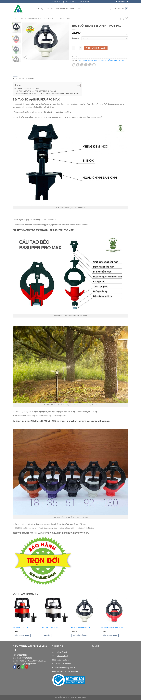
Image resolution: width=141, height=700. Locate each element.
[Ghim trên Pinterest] (86, 65)
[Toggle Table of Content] (77, 85)
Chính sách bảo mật (59, 652)
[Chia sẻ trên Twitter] (78, 65)
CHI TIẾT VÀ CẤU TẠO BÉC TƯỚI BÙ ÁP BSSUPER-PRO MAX (36, 91)
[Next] (65, 41)
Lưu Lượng (75, 38)
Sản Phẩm (49, 9)
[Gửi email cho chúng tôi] (123, 2)
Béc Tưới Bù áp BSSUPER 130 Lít (112, 627)
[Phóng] (25, 57)
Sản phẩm (32, 18)
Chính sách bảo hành (60, 656)
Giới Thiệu (40, 9)
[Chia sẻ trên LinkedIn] (90, 65)
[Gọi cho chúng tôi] (125, 2)
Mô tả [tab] (15, 78)
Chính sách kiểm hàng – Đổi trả (64, 667)
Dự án (72, 9)
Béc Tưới (44, 18)
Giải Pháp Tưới (62, 9)
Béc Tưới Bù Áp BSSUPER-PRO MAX (26, 89)
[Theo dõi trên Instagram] (119, 2)
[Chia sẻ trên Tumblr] (94, 65)
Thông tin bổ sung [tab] (26, 78)
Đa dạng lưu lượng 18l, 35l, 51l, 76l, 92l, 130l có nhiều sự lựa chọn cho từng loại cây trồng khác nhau (48, 93)
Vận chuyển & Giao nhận (61, 664)
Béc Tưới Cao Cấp (61, 18)
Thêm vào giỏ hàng (95, 48)
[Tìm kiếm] (109, 9)
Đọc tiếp (47, 635)
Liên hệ (79, 9)
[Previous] (26, 41)
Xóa (127, 34)
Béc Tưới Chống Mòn (118, 60)
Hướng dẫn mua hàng (60, 660)
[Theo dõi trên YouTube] (127, 2)
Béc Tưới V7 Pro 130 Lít (21, 627)
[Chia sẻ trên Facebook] (74, 65)
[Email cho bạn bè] (82, 65)
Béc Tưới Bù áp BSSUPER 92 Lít (82, 627)
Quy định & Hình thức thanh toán (65, 671)
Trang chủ (18, 18)
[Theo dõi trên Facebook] (116, 2)
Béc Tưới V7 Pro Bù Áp (50, 627)
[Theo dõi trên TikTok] (121, 2)
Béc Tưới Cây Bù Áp (104, 60)
